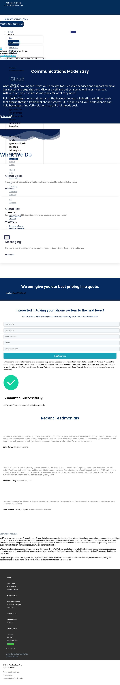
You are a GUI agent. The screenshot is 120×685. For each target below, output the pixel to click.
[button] (60, 534)
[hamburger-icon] (73, 32)
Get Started (60, 355)
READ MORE (10, 188)
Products (13, 212)
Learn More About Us (8, 534)
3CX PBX (12, 218)
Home (10, 32)
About (11, 34)
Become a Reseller (16, 228)
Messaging (14, 178)
